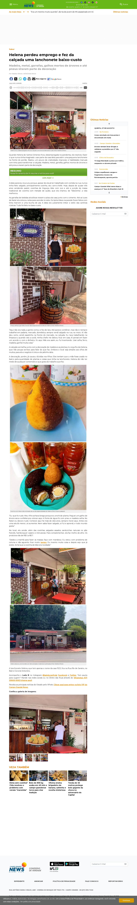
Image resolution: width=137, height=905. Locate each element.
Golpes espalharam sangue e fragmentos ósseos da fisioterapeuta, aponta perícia (106, 175)
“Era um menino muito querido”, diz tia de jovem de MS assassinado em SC (62, 12)
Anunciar (38, 881)
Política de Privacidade (64, 881)
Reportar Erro (115, 881)
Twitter (72, 675)
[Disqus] (48, 826)
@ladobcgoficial (49, 675)
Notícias (124, 197)
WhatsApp (78, 678)
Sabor (11, 49)
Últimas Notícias (99, 119)
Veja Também (19, 767)
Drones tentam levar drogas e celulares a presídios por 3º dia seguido (106, 149)
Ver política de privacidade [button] (30, 902)
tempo (44, 542)
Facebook (62, 675)
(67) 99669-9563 (83, 5)
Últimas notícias (120, 12)
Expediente (19, 881)
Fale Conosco (91, 881)
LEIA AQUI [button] (47, 178)
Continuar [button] (126, 900)
